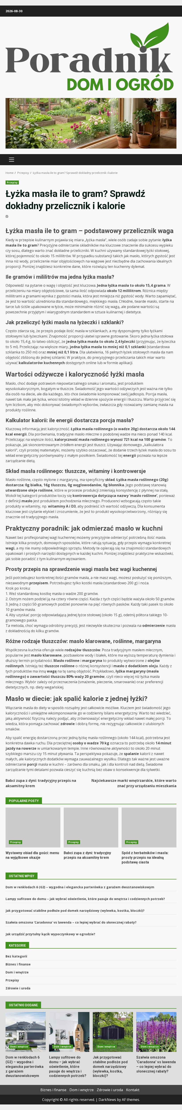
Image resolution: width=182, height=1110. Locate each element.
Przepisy (12, 182)
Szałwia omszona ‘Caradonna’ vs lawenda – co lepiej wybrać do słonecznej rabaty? (71, 922)
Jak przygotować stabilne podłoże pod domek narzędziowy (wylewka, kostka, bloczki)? (75, 910)
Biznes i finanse (18, 964)
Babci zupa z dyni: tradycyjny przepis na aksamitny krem (41, 783)
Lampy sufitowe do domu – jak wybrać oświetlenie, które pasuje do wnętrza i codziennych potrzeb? (85, 899)
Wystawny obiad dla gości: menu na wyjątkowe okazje (33, 827)
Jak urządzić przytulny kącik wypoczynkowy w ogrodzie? (50, 934)
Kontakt (132, 1089)
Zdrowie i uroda (18, 988)
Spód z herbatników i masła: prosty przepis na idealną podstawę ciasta (149, 827)
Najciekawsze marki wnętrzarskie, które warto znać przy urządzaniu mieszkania (133, 783)
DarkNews (107, 1099)
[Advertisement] (91, 122)
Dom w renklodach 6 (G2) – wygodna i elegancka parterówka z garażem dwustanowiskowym (80, 887)
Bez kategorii (16, 956)
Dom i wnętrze (17, 972)
